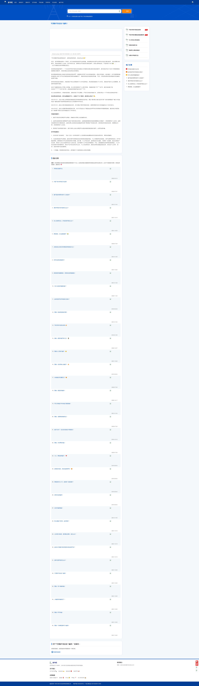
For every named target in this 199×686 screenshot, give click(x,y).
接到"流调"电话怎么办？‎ (60, 560)
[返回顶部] (197, 670)
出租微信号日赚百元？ (59, 377)
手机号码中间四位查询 (59, 325)
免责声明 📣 (76, 671)
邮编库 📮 (61, 677)
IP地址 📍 (74, 677)
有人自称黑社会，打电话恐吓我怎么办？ (63, 221)
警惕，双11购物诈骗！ (59, 586)
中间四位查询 (75, 16)
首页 (15, 2)
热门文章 (129, 65)
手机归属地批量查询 (88, 16)
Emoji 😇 (68, 677)
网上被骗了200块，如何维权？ (61, 521)
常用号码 (48, 2)
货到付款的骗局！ (58, 495)
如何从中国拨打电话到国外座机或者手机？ (64, 547)
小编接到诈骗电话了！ (59, 599)
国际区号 (28, 2)
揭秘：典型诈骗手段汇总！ (60, 338)
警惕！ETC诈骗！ (58, 612)
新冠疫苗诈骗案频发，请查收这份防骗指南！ (65, 273)
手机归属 (41, 2)
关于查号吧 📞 (53, 671)
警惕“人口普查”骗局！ (59, 351)
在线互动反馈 (57, 652)
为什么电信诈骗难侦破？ (60, 286)
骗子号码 (61, 2)
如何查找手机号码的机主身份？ (62, 299)
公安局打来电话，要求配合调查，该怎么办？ (65, 534)
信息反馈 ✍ (61, 671)
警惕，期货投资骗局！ (59, 390)
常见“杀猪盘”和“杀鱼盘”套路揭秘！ (62, 403)
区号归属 (34, 2)
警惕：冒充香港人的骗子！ (60, 364)
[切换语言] (193, 2)
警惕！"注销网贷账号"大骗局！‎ (61, 625)
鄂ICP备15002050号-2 (78, 683)
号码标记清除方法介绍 (133, 69)
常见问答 (54, 2)
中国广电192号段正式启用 (60, 181)
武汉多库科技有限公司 (65, 683)
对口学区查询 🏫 (82, 677)
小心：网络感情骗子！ (59, 455)
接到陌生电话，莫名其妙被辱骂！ (62, 469)
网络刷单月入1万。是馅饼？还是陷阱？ (64, 482)
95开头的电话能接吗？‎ (59, 260)
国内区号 (21, 2)
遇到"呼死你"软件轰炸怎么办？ (61, 207)
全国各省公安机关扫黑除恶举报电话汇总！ (64, 247)
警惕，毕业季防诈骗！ (59, 442)
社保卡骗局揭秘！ (58, 508)
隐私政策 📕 (69, 671)
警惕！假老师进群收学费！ (60, 312)
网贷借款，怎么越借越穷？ (60, 234)
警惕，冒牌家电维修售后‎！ (60, 416)
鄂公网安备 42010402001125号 (93, 683)
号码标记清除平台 (58, 168)
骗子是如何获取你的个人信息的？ (62, 194)
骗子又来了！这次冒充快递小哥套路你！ (64, 429)
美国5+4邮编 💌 (54, 677)
